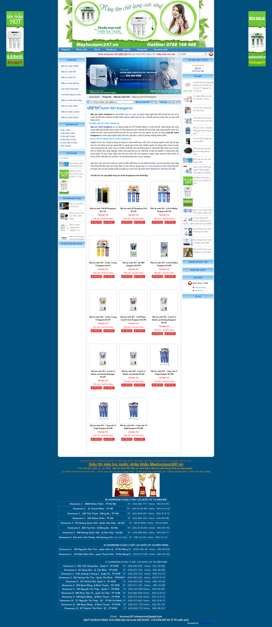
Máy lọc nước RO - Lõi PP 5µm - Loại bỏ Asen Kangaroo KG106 (133, 318)
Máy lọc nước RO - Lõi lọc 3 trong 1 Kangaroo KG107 (103, 318)
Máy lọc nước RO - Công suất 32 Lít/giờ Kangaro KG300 (103, 426)
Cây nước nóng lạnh (70, 89)
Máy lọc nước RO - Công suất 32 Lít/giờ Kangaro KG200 (164, 372)
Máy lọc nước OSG (69, 106)
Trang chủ (106, 97)
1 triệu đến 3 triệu (67, 133)
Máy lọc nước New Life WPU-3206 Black (76, 208)
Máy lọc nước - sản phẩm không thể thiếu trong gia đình (202, 131)
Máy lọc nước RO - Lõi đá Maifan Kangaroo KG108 (164, 264)
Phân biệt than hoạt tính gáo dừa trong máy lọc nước (202, 151)
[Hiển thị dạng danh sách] (158, 103)
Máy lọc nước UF (68, 77)
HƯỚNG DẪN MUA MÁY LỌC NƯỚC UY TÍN (76, 166)
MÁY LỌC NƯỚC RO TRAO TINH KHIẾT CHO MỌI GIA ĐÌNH (202, 170)
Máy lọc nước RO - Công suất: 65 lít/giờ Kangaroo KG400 (133, 426)
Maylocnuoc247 (206, 623)
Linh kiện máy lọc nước (71, 95)
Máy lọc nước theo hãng (71, 100)
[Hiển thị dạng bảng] (154, 103)
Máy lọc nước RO (68, 72)
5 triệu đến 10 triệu (68, 139)
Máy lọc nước (81, 49)
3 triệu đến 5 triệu (67, 136)
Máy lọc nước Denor (70, 117)
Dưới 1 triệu (65, 130)
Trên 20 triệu (65, 146)
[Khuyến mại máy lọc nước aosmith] (133, 75)
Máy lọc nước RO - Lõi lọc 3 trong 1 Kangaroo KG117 (103, 264)
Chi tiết (110, 222)
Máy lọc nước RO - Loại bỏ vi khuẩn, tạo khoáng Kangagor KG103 (103, 374)
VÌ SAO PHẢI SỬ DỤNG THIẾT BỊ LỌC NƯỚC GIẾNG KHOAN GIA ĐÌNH (197, 221)
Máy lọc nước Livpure (70, 112)
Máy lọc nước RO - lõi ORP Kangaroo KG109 (133, 264)
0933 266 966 (198, 71)
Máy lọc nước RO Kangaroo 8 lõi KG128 (133, 209)
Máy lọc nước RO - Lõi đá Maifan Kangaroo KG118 (164, 209)
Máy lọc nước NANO (70, 66)
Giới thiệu (126, 49)
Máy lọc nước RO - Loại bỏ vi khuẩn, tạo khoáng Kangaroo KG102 (164, 320)
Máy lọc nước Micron (70, 83)
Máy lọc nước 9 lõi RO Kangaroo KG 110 (103, 209)
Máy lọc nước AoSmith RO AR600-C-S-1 (74, 219)
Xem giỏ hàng (200, 287)
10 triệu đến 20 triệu (68, 143)
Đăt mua (98, 222)
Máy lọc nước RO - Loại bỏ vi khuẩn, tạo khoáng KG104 (133, 372)
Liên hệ (97, 49)
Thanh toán (199, 290)
